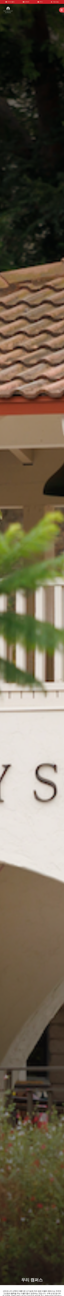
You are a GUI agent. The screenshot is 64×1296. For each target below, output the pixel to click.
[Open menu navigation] (61, 9)
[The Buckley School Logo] (8, 10)
